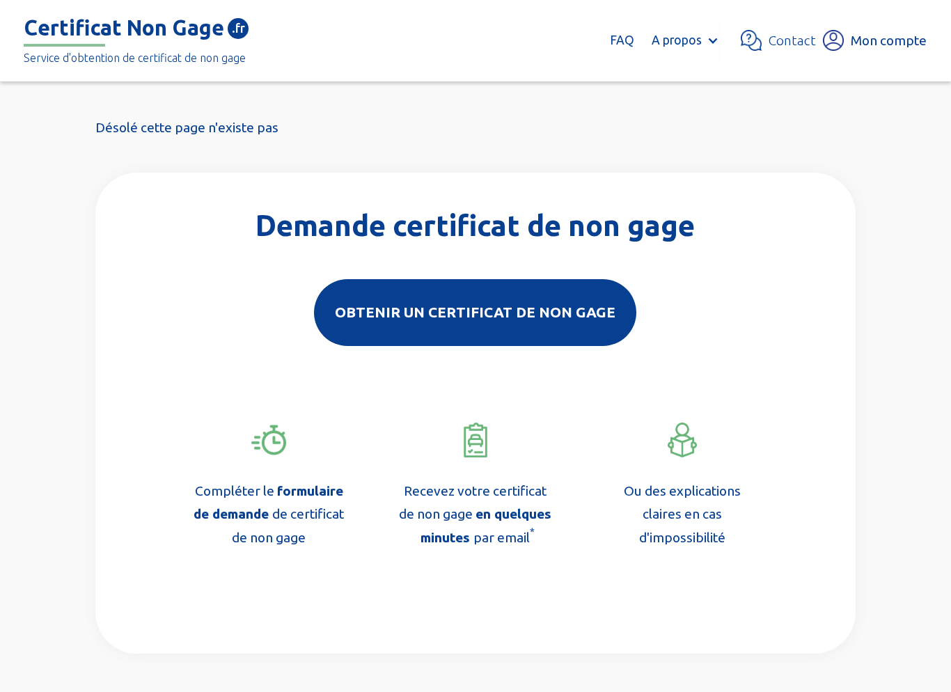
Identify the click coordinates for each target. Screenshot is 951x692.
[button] (684, 40)
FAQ (622, 40)
